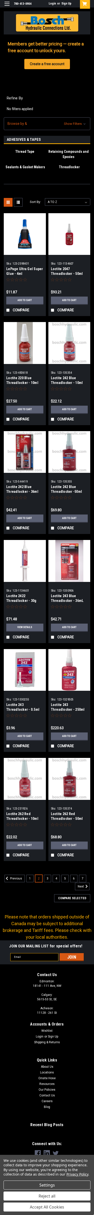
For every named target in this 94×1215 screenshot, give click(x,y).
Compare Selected (72, 898)
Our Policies (47, 1089)
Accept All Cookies (47, 1207)
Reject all (47, 1196)
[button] (47, 123)
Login (52, 3)
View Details (24, 627)
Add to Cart (25, 300)
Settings (47, 1185)
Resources (47, 1084)
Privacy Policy (77, 1174)
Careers (47, 1101)
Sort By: (35, 202)
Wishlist (47, 1031)
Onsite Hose (47, 1078)
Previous (15, 878)
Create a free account (47, 64)
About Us (47, 1066)
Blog (47, 1107)
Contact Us (47, 1095)
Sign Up (66, 3)
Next (81, 886)
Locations (47, 1072)
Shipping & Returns (47, 1042)
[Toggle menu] (7, 7)
